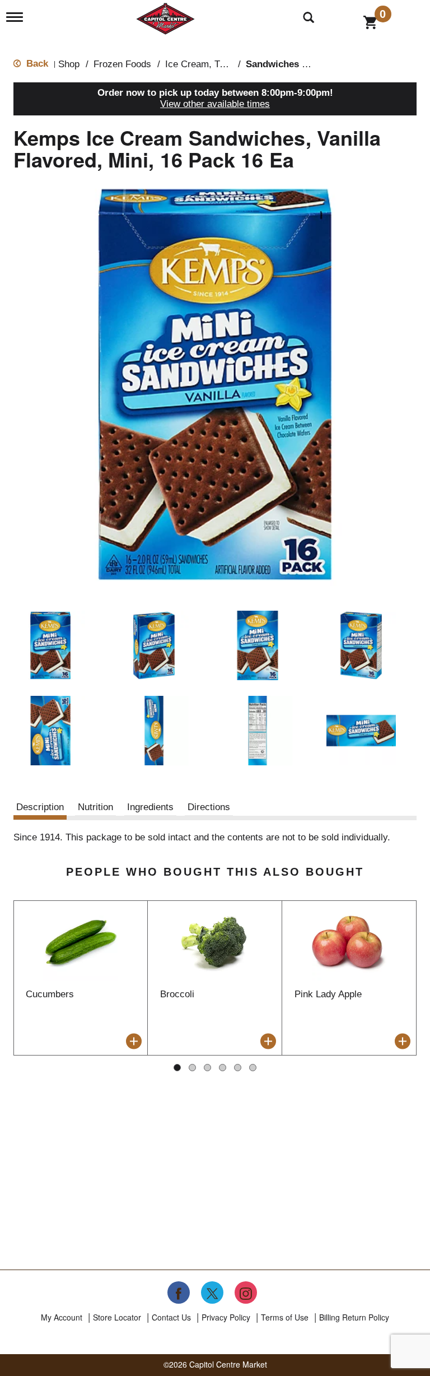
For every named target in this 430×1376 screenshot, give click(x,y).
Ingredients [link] (150, 807)
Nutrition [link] (95, 807)
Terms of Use (285, 1317)
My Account (61, 1317)
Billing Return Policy (354, 1317)
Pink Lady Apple (328, 994)
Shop (69, 64)
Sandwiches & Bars (289, 64)
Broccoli (177, 994)
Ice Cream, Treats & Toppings (227, 64)
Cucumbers (50, 994)
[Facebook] (178, 1292)
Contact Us (171, 1317)
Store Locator (117, 1317)
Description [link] (40, 807)
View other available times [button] (215, 104)
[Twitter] (212, 1292)
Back (36, 63)
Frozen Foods (122, 64)
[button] (50, 645)
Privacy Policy (226, 1317)
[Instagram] (246, 1292)
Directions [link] (209, 807)
